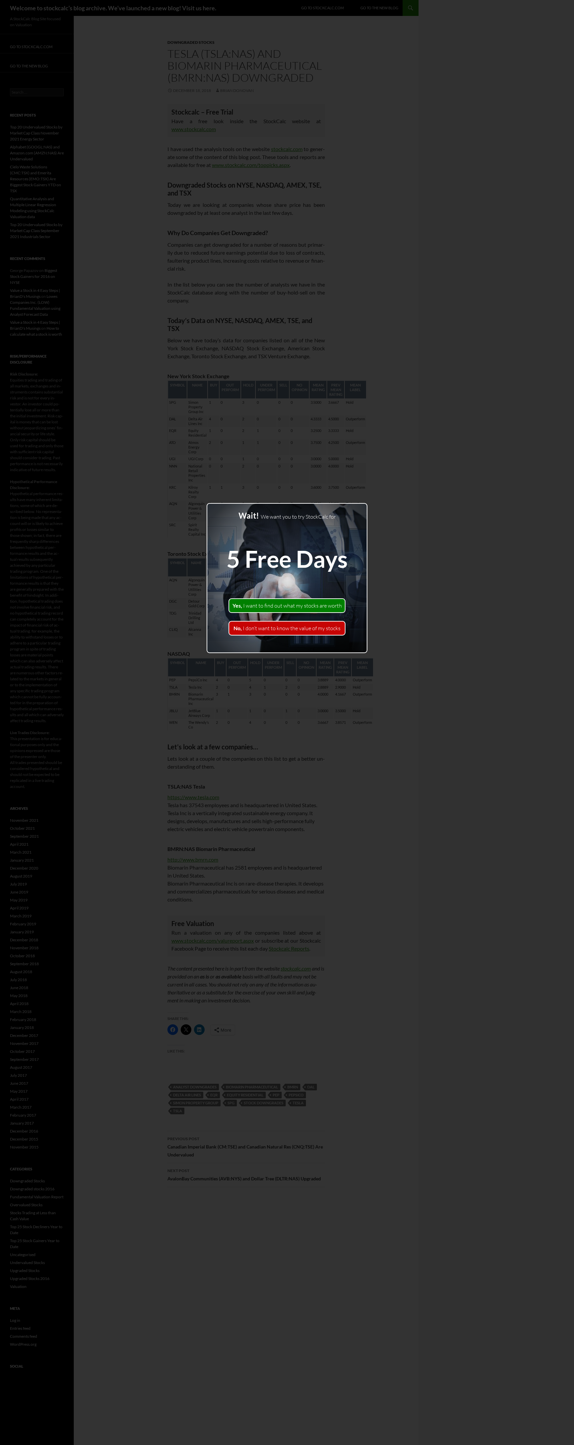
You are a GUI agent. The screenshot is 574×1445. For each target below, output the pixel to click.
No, (287, 628)
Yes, (287, 605)
